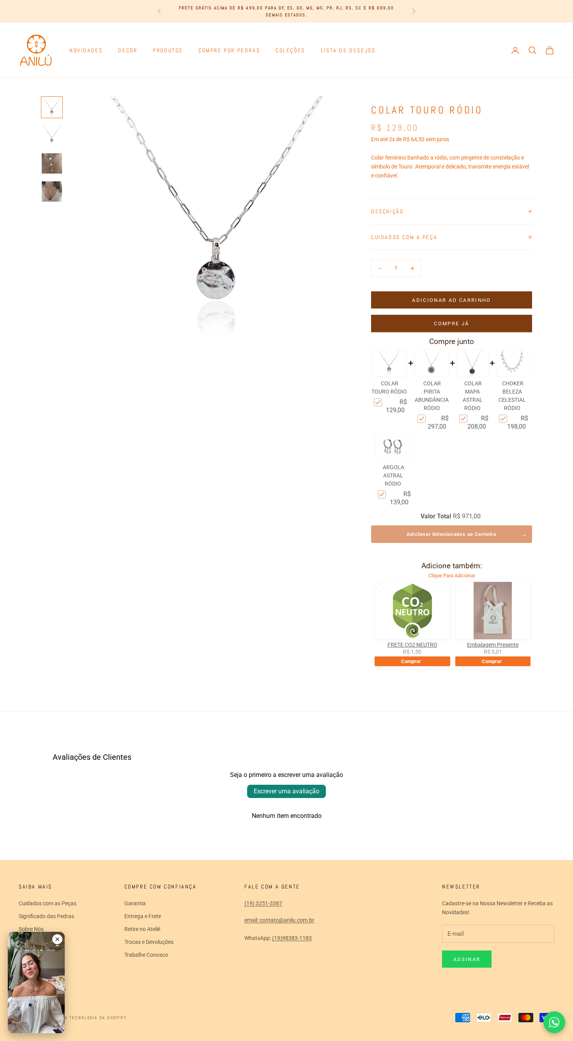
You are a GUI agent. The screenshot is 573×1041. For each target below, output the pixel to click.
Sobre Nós (31, 929)
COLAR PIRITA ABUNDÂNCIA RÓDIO (432, 395)
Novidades (86, 50)
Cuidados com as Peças (47, 903)
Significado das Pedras (46, 916)
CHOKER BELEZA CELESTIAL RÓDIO (512, 395)
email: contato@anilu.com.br (279, 920)
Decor (127, 50)
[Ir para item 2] (52, 135)
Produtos (168, 50)
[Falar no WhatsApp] (554, 1022)
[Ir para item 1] (52, 107)
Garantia (135, 903)
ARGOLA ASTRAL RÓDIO (393, 475)
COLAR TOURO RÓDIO (389, 387)
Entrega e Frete (142, 916)
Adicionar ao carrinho (451, 300)
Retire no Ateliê (142, 929)
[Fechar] (57, 939)
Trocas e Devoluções (148, 942)
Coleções (290, 50)
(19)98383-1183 (292, 938)
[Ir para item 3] (52, 163)
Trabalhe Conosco (146, 955)
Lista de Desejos (348, 50)
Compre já (451, 323)
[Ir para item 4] (52, 191)
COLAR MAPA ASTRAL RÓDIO (473, 395)
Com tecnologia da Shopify (92, 1017)
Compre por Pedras (229, 50)
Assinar (466, 959)
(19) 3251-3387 (263, 903)
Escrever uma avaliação (286, 791)
